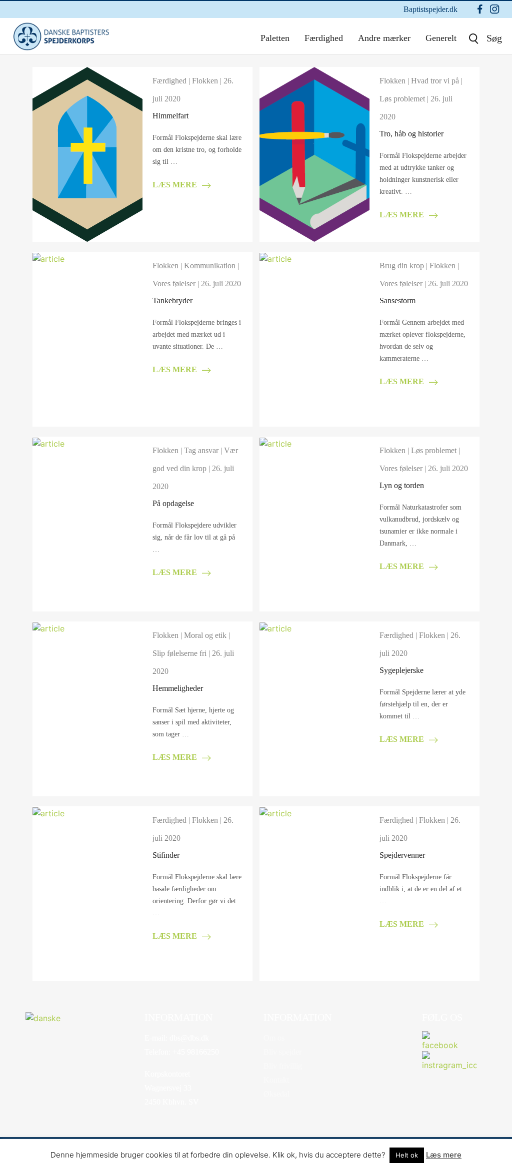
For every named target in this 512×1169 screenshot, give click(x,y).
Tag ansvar (201, 450)
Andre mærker (384, 38)
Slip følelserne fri (179, 653)
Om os (274, 1038)
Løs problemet (402, 98)
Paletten (275, 38)
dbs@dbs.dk (188, 1038)
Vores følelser (174, 283)
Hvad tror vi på (435, 80)
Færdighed (323, 38)
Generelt (441, 38)
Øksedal (277, 1094)
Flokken (205, 80)
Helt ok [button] (407, 1155)
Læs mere (444, 1155)
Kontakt (276, 1080)
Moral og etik (205, 635)
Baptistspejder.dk (431, 9)
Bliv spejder (283, 1052)
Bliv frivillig (283, 1066)
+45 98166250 (194, 1052)
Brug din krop (402, 265)
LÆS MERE (174, 184)
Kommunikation (210, 265)
